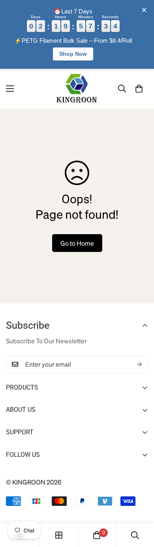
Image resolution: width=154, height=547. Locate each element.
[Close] (144, 10)
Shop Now (73, 54)
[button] (139, 88)
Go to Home (77, 243)
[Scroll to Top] (139, 505)
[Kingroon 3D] (77, 89)
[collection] (59, 535)
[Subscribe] (139, 364)
